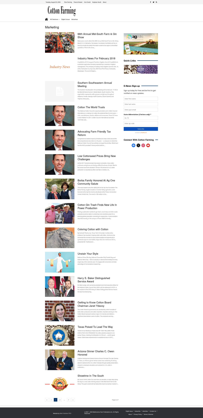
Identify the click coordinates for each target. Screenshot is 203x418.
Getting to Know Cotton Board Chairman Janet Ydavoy (94, 303)
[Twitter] (153, 2)
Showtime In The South (91, 375)
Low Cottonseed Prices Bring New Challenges (97, 157)
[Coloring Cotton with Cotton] (59, 237)
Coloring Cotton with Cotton (93, 229)
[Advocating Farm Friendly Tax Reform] (59, 140)
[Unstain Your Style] (59, 262)
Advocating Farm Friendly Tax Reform (94, 133)
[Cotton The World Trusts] (59, 115)
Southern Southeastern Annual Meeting (95, 84)
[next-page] (73, 400)
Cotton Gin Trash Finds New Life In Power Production (97, 206)
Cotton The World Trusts (91, 107)
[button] (153, 19)
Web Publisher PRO (65, 413)
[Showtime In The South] (59, 384)
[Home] (46, 19)
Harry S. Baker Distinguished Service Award (94, 279)
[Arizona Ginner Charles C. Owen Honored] (59, 359)
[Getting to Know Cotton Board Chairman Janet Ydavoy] (59, 311)
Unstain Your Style (88, 253)
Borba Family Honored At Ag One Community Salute (96, 181)
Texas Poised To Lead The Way (95, 327)
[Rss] (156, 2)
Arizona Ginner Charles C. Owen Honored (96, 352)
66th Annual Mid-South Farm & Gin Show (97, 35)
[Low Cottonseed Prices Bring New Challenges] (59, 164)
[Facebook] (150, 2)
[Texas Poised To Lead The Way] (59, 335)
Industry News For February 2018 (96, 58)
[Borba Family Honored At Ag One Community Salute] (59, 189)
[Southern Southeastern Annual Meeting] (59, 91)
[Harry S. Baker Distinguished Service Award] (59, 286)
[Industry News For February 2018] (59, 67)
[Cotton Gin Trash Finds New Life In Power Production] (59, 213)
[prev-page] (47, 400)
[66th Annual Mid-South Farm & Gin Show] (59, 42)
